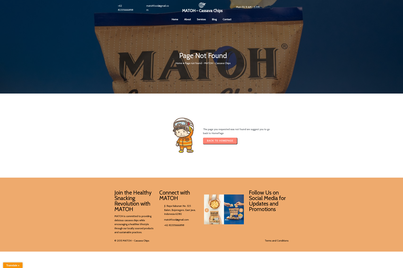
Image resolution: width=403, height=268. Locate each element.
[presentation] (207, 210)
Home (179, 63)
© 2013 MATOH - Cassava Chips (131, 240)
